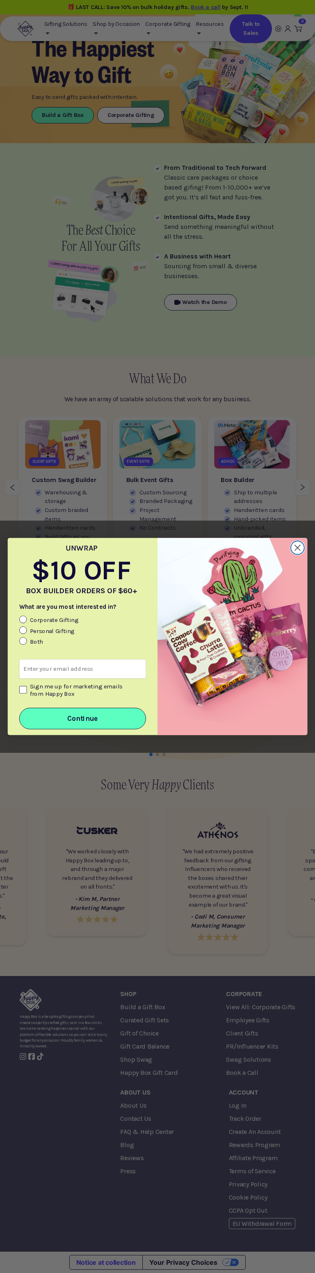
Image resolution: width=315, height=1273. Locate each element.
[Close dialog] (297, 548)
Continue (82, 718)
